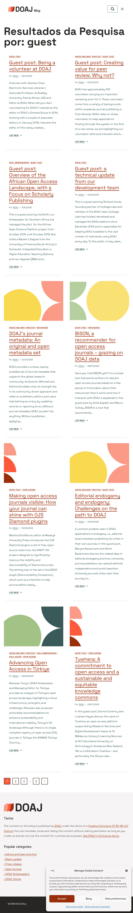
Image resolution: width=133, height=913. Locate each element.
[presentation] (33, 301)
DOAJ (15, 76)
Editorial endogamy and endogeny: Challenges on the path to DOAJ (97, 505)
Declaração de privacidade (97, 906)
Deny (89, 898)
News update (14, 859)
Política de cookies (74, 906)
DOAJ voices (15, 657)
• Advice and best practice (20, 854)
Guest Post (15, 56)
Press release (14, 864)
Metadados (42, 327)
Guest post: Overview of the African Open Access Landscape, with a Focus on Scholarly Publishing (33, 184)
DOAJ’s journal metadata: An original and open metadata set (29, 343)
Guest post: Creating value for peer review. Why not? (99, 68)
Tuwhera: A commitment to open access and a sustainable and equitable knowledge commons (97, 678)
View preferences (115, 898)
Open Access (14, 869)
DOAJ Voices (13, 879)
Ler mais (15, 135)
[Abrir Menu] (122, 8)
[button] (126, 870)
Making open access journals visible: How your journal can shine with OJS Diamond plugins (33, 508)
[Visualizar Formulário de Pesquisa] (113, 9)
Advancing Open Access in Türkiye (29, 665)
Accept (62, 898)
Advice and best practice (88, 56)
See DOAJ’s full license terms (101, 836)
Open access (29, 490)
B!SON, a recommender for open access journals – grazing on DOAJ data (99, 346)
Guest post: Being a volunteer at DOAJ (32, 65)
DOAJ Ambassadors (19, 162)
